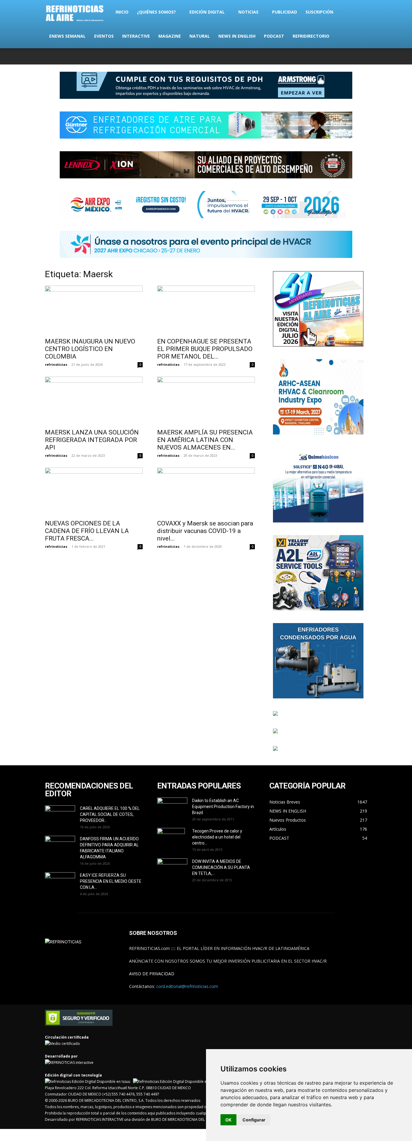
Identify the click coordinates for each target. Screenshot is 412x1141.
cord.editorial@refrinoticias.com (187, 986)
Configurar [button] (253, 1119)
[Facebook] (322, 56)
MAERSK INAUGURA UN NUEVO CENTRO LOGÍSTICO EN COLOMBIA (90, 349)
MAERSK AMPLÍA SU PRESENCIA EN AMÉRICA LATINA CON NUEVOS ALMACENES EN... (205, 440)
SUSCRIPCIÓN (319, 12)
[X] (342, 56)
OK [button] (228, 1119)
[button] (360, 12)
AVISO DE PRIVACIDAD (151, 973)
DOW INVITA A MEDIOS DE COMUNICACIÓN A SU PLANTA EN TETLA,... (221, 867)
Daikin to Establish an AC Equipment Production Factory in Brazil (223, 806)
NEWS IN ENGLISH (236, 36)
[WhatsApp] (352, 56)
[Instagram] (332, 56)
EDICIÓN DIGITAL (207, 12)
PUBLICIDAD (284, 12)
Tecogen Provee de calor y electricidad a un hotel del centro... (217, 837)
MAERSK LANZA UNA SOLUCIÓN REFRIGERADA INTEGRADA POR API (92, 440)
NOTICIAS (248, 12)
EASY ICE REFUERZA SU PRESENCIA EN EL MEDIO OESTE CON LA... (110, 881)
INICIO (122, 12)
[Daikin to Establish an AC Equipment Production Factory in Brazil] (172, 808)
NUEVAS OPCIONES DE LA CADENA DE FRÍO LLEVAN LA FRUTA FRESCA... (87, 531)
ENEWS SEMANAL (67, 36)
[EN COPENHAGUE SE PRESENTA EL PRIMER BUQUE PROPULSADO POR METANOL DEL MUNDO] (206, 310)
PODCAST (274, 36)
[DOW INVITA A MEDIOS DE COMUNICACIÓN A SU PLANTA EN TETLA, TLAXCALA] (172, 867)
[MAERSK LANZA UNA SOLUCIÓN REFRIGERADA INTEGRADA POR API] (94, 401)
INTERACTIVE (136, 36)
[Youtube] (362, 56)
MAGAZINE (169, 36)
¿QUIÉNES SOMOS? (156, 12)
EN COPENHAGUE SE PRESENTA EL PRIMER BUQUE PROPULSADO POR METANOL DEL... (204, 349)
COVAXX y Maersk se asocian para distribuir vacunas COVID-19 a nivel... (205, 531)
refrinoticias (56, 364)
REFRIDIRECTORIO (311, 36)
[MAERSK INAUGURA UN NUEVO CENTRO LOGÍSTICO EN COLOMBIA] (94, 310)
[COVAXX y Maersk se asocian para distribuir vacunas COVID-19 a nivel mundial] (206, 492)
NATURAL (199, 36)
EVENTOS (104, 36)
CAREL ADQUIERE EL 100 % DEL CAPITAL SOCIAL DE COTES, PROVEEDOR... (110, 814)
